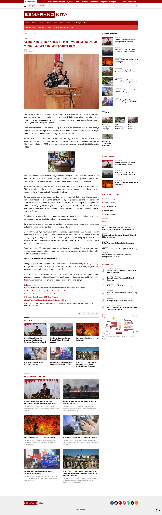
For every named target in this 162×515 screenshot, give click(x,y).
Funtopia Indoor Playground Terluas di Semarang (120, 279)
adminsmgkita (32, 50)
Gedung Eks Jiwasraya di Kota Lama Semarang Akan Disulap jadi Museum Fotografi (106, 144)
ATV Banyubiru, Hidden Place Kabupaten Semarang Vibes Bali (126, 81)
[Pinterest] (120, 503)
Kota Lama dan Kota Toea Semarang (119, 286)
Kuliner (41, 23)
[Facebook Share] (79, 313)
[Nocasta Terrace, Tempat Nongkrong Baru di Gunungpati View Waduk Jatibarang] (133, 120)
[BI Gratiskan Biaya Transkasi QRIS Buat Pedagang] (35, 353)
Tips (71, 27)
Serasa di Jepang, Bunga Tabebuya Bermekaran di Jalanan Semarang (126, 71)
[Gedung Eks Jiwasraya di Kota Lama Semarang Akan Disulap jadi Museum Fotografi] (107, 136)
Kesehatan (41, 27)
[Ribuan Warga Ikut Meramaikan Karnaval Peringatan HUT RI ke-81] (61, 353)
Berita (27, 23)
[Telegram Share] (93, 313)
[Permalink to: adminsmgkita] (25, 50)
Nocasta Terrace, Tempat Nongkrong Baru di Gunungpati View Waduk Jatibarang (132, 127)
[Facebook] (112, 503)
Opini (85, 23)
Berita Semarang (109, 199)
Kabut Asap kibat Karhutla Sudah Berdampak (39, 294)
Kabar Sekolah (65, 23)
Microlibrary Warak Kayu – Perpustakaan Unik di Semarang (121, 271)
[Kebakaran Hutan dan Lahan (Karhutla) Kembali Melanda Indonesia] (61, 329)
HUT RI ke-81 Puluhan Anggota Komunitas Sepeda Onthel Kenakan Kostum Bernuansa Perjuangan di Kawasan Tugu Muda (58, 304)
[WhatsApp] (128, 503)
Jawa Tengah (87, 263)
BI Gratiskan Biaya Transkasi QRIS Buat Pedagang (41, 297)
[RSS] (136, 503)
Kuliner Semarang (110, 214)
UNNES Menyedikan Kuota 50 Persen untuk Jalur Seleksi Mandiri (122, 308)
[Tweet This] (84, 313)
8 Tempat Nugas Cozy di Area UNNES (120, 300)
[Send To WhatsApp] (97, 313)
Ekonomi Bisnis (30, 27)
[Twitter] (116, 503)
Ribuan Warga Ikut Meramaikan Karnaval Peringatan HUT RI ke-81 (47, 300)
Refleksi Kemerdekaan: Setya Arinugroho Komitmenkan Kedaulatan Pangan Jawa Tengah (63, 2)
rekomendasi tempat (61, 27)
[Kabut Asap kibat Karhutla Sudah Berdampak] (87, 329)
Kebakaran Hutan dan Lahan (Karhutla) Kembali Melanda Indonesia (129, 2)
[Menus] (25, 6)
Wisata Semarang (110, 206)
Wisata (34, 23)
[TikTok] (132, 503)
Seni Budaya (77, 23)
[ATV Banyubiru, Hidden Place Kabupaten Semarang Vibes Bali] (107, 81)
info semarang (108, 210)
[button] (136, 6)
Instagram (32, 6)
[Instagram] (124, 503)
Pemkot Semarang (110, 203)
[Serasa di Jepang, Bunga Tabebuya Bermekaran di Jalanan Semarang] (107, 71)
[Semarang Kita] (46, 14)
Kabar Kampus (52, 23)
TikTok (41, 6)
